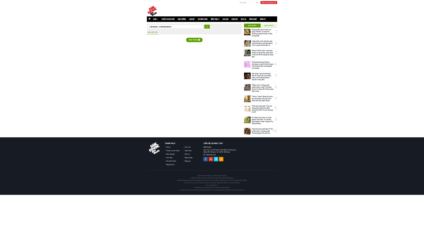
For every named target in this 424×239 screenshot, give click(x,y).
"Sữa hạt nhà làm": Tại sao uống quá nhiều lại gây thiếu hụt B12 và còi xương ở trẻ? (262, 109)
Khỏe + (168, 147)
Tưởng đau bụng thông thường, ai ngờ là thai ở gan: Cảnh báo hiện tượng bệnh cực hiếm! (263, 65)
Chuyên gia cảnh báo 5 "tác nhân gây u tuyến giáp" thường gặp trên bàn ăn (262, 131)
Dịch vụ (243, 19)
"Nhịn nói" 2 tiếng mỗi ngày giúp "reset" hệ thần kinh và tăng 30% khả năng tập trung (262, 88)
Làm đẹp (192, 19)
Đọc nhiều (252, 25)
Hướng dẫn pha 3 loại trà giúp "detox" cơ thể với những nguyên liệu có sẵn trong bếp (262, 33)
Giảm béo (234, 19)
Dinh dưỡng (182, 19)
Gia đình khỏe (203, 19)
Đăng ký (263, 19)
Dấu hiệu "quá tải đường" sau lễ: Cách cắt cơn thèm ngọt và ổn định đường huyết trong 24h (261, 76)
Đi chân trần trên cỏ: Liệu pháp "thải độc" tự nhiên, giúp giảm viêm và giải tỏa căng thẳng (262, 120)
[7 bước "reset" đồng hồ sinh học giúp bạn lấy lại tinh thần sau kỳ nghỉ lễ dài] (247, 98)
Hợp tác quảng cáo (269, 2)
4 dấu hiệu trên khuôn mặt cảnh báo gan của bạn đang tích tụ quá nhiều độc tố (262, 43)
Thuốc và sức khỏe (168, 19)
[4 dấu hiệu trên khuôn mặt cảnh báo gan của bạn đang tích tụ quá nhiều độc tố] (247, 43)
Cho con (225, 19)
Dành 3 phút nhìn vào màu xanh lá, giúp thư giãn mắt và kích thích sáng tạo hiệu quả (262, 53)
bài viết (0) (152, 32)
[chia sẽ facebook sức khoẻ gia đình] (205, 159)
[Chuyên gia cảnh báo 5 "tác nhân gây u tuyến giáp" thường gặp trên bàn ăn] (247, 131)
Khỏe (155, 19)
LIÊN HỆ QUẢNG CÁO (213, 143)
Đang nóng (269, 25)
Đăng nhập (253, 19)
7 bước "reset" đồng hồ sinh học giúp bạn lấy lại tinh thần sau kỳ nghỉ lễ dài (262, 98)
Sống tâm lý (215, 19)
